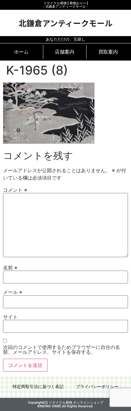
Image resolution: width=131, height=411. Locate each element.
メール (12, 292)
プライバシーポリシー (97, 386)
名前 (10, 267)
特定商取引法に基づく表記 (38, 386)
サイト (10, 316)
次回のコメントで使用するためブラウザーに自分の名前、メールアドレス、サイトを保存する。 (61, 349)
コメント (15, 189)
